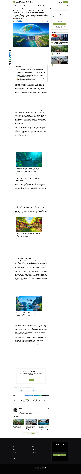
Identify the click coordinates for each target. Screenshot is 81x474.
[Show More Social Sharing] (23, 21)
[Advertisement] (31, 56)
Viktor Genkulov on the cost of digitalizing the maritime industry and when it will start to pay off (31, 428)
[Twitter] (10, 53)
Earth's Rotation (16, 387)
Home (14, 8)
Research (59, 5)
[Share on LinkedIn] (21, 21)
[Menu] (13, 6)
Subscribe (65, 2)
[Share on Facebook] (19, 21)
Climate (25, 5)
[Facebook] (10, 55)
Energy (30, 5)
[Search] (67, 6)
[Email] (10, 62)
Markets (39, 5)
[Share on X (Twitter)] (17, 21)
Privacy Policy (34, 452)
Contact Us (34, 449)
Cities (21, 5)
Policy (50, 5)
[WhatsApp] (10, 59)
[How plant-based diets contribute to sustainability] (18, 422)
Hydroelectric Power (30, 387)
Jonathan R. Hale (17, 18)
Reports (54, 5)
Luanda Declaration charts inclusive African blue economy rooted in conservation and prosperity (43, 428)
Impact (35, 5)
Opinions (44, 5)
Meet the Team (34, 446)
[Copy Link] (10, 64)
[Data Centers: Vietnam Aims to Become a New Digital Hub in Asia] (59, 37)
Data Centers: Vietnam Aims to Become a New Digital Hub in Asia (60, 43)
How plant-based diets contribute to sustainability (18, 427)
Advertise (33, 447)
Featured (16, 5)
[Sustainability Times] (23, 2)
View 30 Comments (31, 433)
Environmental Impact (23, 387)
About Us (33, 444)
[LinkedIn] (10, 57)
